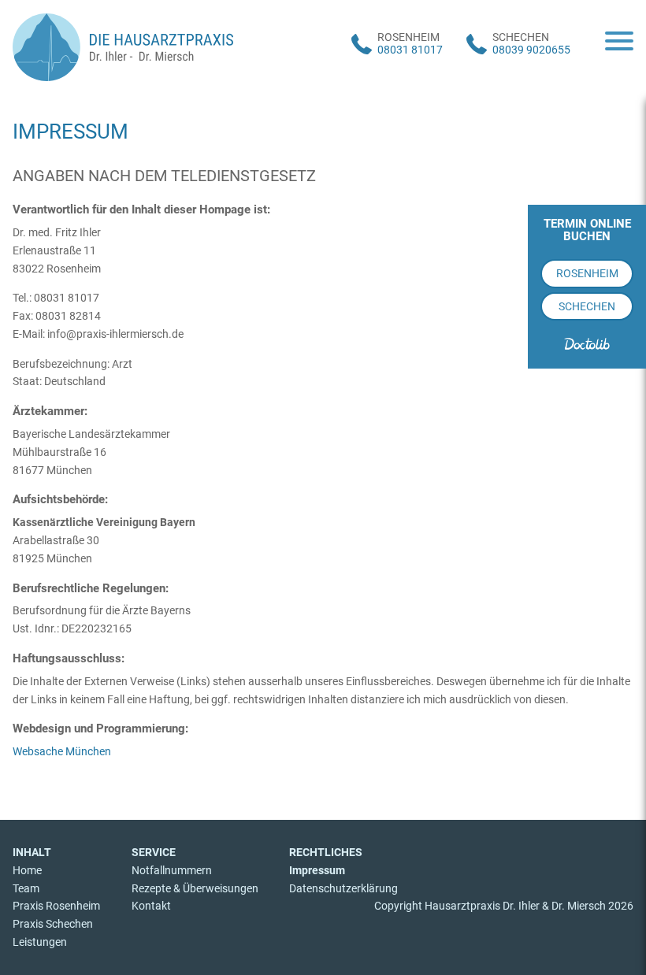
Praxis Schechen (53, 924)
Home (27, 870)
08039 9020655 (531, 50)
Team (26, 888)
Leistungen (40, 942)
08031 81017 (410, 50)
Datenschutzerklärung (343, 888)
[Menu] (619, 42)
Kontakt (151, 905)
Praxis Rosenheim (56, 905)
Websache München (62, 751)
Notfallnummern (172, 870)
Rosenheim (587, 273)
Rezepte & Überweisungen (195, 888)
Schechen (587, 306)
